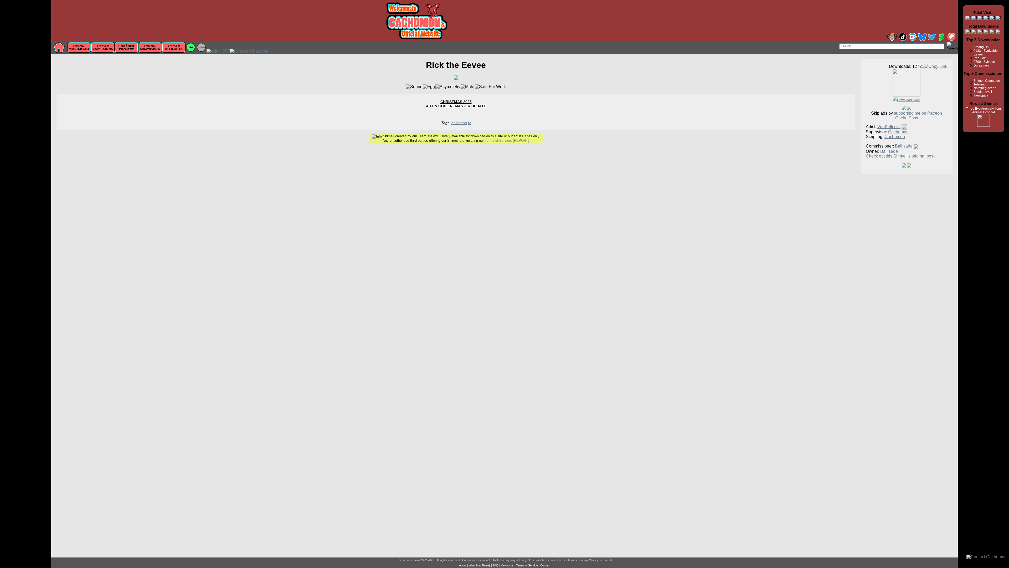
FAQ (495, 565)
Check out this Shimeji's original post (900, 156)
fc (469, 123)
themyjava (981, 95)
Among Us (981, 47)
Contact (545, 565)
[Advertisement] (25, 83)
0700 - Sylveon (984, 62)
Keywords (507, 565)
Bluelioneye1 (983, 92)
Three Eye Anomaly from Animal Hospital (983, 110)
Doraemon (981, 65)
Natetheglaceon (985, 88)
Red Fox (980, 58)
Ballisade (904, 146)
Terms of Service (498, 141)
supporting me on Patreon (918, 113)
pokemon (459, 123)
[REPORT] (521, 141)
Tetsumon (980, 84)
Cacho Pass (906, 118)
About (462, 565)
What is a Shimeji (479, 565)
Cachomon (898, 132)
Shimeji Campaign (987, 81)
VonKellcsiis (888, 126)
